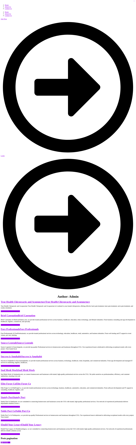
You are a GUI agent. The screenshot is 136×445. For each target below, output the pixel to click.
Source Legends (17, 343)
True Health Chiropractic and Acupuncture (45, 302)
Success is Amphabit (21, 356)
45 (6, 442)
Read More (10, 311)
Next (8, 442)
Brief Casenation (18, 315)
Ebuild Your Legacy (21, 424)
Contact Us (8, 15)
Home (7, 12)
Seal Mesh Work (18, 370)
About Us (8, 14)
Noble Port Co (15, 411)
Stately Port (13, 397)
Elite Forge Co (16, 383)
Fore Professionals (20, 329)
